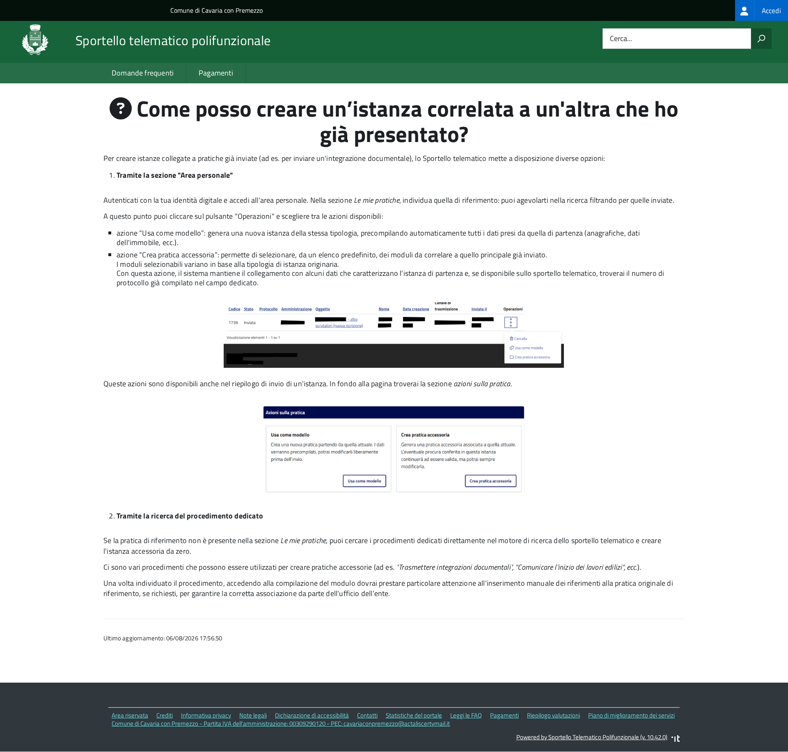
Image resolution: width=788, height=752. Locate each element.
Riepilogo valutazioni (553, 715)
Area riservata (130, 715)
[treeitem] (761, 10)
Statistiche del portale (414, 715)
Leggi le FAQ (466, 715)
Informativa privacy (206, 715)
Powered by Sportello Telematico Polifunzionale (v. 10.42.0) (591, 737)
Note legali (253, 715)
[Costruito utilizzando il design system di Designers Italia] (675, 739)
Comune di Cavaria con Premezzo (216, 10)
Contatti (367, 715)
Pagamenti (216, 72)
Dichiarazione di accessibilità (312, 715)
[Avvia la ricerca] (761, 38)
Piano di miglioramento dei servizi (631, 715)
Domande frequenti (143, 72)
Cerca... (621, 38)
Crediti (164, 715)
